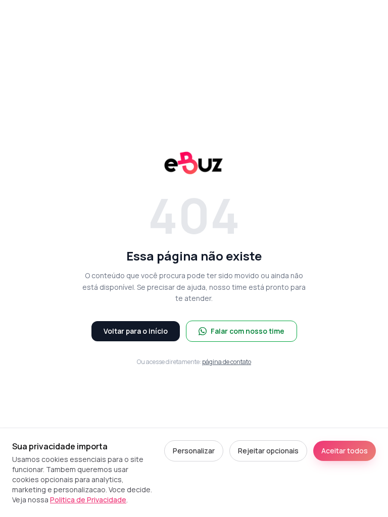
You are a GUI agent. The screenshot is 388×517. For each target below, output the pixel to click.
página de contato (226, 361)
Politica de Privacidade (88, 499)
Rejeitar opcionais (268, 450)
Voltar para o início (136, 331)
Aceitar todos (344, 450)
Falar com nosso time (247, 331)
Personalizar (194, 450)
